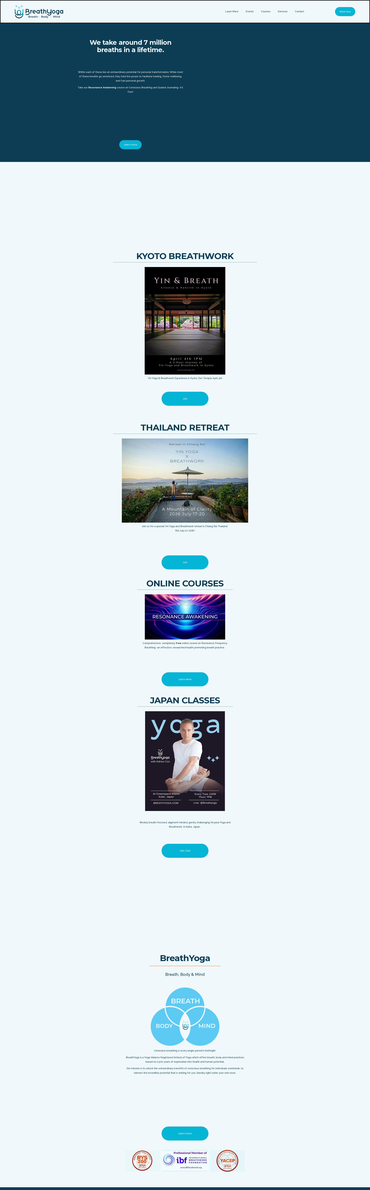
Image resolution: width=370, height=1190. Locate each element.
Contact (299, 11)
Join (185, 562)
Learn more (130, 144)
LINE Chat (185, 850)
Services (283, 11)
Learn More (185, 679)
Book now (345, 11)
